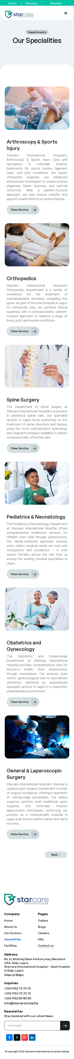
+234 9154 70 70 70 (17, 993)
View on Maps (14, 975)
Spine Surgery (23, 400)
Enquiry (13, 3)
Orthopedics (21, 278)
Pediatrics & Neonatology (36, 517)
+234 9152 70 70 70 (17, 988)
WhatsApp (32, 3)
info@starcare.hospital (21, 1003)
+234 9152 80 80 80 (17, 998)
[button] (66, 13)
